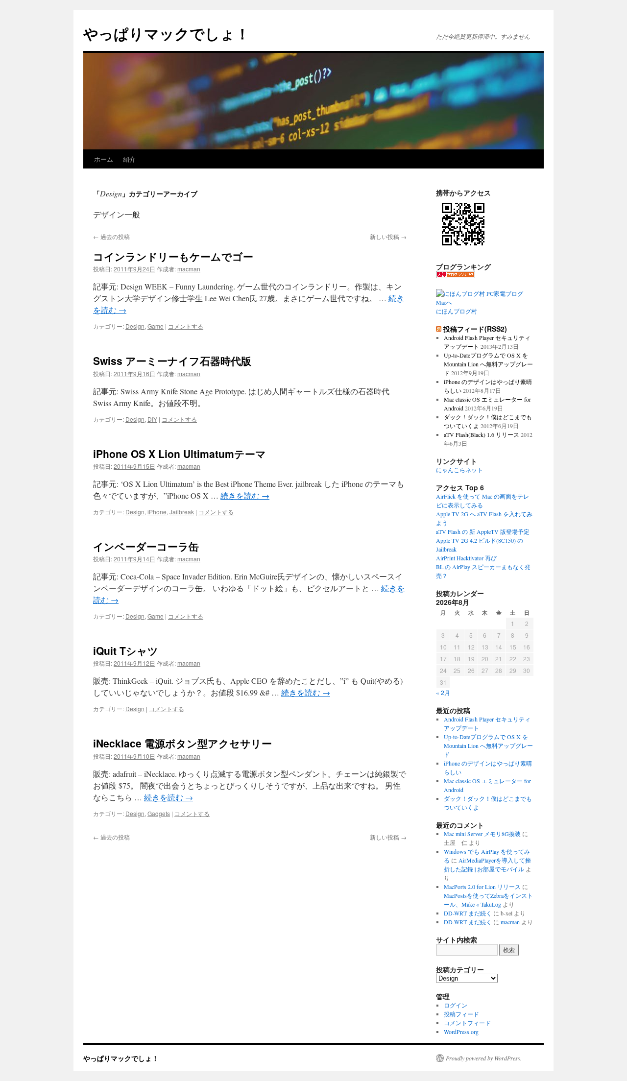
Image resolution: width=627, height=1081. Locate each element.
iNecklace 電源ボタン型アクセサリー (182, 743)
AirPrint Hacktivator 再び (466, 558)
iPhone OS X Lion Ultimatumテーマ (179, 453)
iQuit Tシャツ (125, 650)
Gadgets (158, 813)
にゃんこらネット (459, 470)
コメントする (185, 326)
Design (135, 326)
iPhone (157, 511)
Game (155, 326)
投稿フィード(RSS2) (475, 329)
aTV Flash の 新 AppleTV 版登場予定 (483, 531)
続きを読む (244, 495)
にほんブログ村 (456, 311)
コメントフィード (467, 1023)
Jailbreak (181, 511)
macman (188, 268)
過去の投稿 (111, 236)
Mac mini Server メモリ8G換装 (482, 834)
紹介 (129, 159)
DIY (152, 419)
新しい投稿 (388, 236)
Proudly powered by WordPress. (484, 1058)
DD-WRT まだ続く (468, 913)
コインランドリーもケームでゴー (173, 256)
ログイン (455, 1005)
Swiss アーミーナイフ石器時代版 (172, 360)
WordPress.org (461, 1031)
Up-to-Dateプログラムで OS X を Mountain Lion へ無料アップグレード (488, 364)
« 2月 (443, 692)
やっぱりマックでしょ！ (166, 33)
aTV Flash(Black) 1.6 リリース (481, 434)
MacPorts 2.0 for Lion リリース (482, 886)
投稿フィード (461, 1014)
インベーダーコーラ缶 (146, 546)
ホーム (103, 159)
